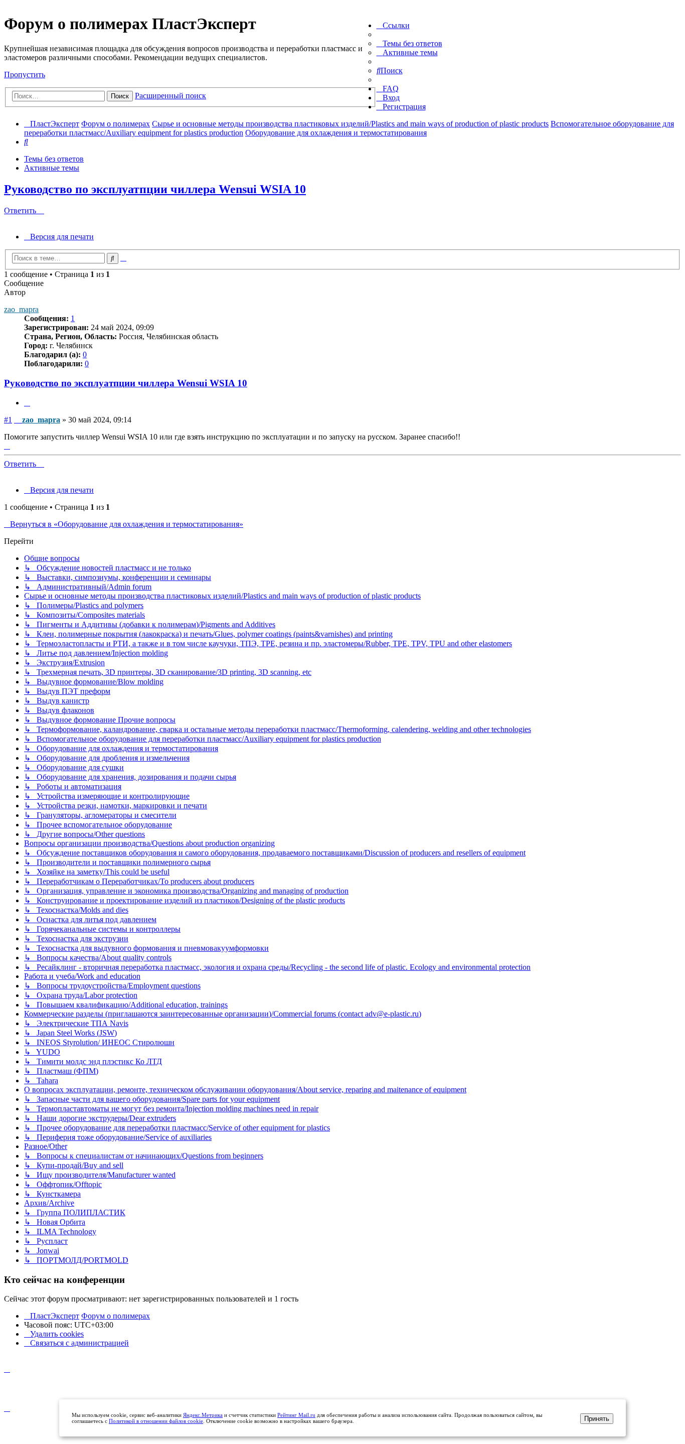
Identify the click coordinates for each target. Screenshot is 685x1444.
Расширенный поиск (170, 95)
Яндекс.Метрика (203, 1415)
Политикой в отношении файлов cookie (156, 1421)
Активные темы (51, 168)
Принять (596, 1418)
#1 (8, 419)
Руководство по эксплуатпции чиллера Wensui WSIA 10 (155, 189)
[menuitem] (409, 43)
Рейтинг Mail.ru (296, 1415)
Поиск (120, 96)
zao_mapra (21, 309)
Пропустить (24, 74)
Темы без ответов (54, 159)
